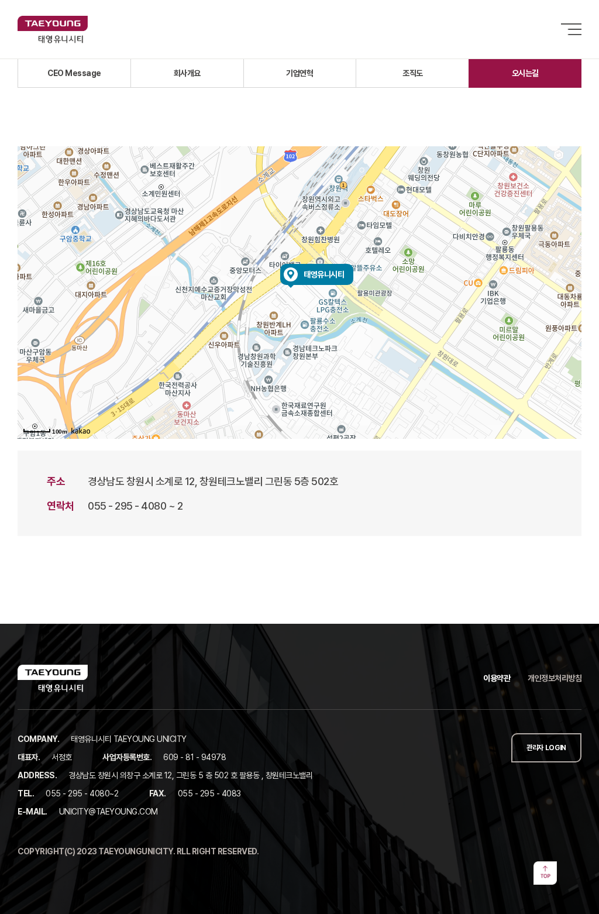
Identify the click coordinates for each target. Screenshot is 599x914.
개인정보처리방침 (554, 678)
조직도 (412, 73)
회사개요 (187, 73)
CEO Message (74, 73)
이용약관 (496, 678)
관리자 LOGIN (546, 748)
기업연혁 (299, 73)
